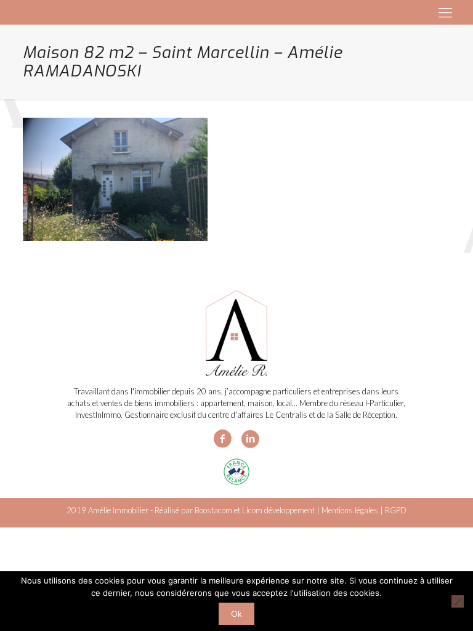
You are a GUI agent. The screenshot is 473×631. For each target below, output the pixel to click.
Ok (236, 614)
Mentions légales (349, 510)
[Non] (457, 601)
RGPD (395, 510)
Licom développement (278, 510)
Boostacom (213, 510)
